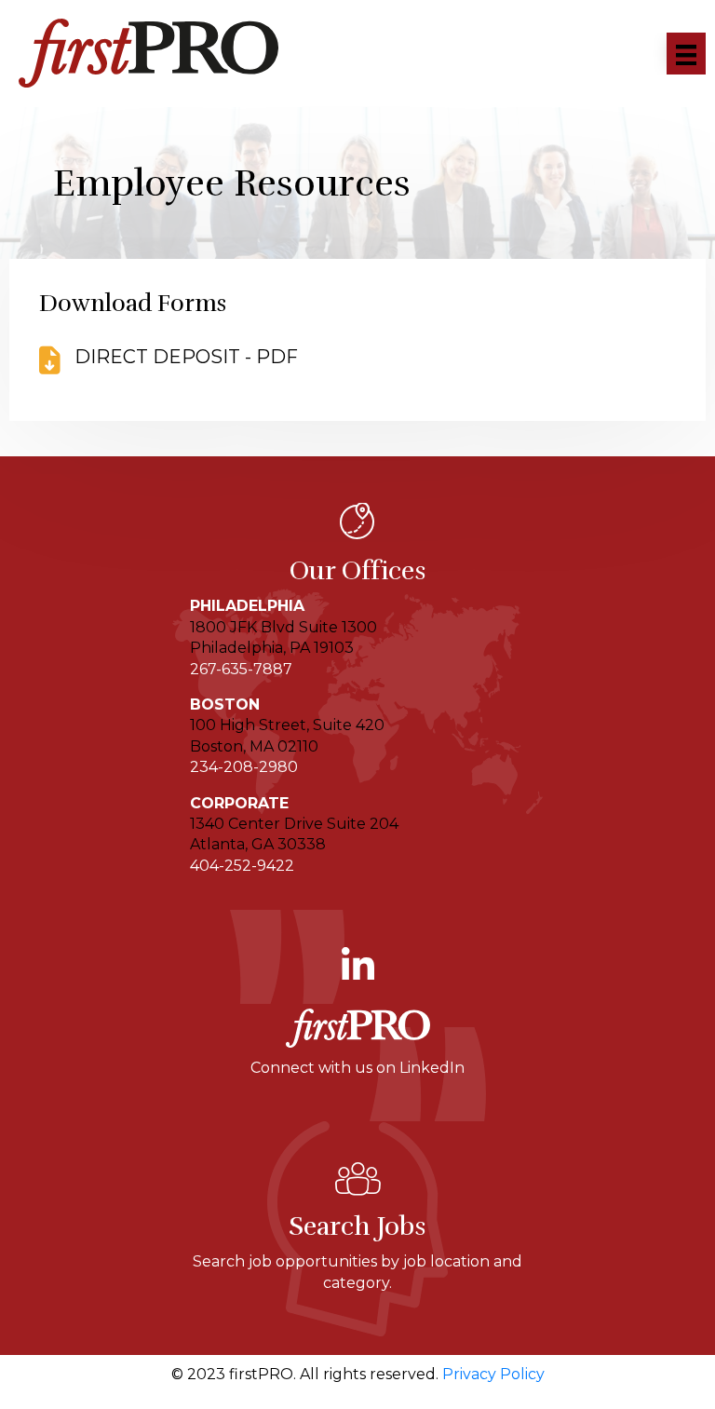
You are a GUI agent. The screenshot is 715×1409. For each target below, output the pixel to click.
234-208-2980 (244, 767)
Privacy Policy (493, 1374)
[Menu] (686, 54)
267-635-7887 (241, 669)
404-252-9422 (242, 865)
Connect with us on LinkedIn (357, 1068)
